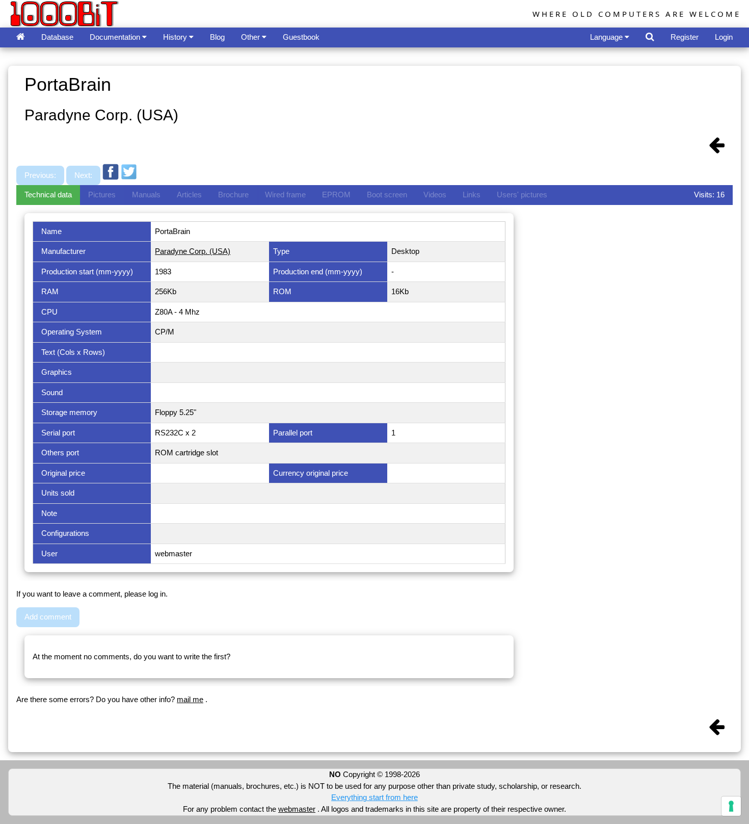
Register (685, 37)
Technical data (48, 194)
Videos (434, 194)
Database (57, 37)
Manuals (146, 194)
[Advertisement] (324, 154)
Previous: (40, 175)
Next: (83, 175)
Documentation (116, 37)
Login (724, 37)
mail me (190, 699)
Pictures (102, 194)
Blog (217, 37)
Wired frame (285, 194)
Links (471, 194)
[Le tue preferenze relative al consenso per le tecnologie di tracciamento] (731, 806)
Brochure (233, 194)
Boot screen (387, 194)
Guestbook (301, 37)
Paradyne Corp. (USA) (192, 251)
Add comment (47, 616)
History (176, 37)
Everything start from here (374, 797)
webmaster (296, 809)
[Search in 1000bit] (649, 37)
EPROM (336, 194)
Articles (189, 194)
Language (607, 37)
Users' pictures (522, 194)
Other (251, 37)
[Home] (20, 37)
